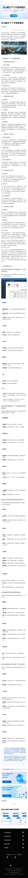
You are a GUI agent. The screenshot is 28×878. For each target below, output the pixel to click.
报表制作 (13, 395)
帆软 (10, 393)
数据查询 (11, 630)
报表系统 (13, 580)
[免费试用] (14, 288)
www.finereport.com (20, 769)
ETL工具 (16, 440)
